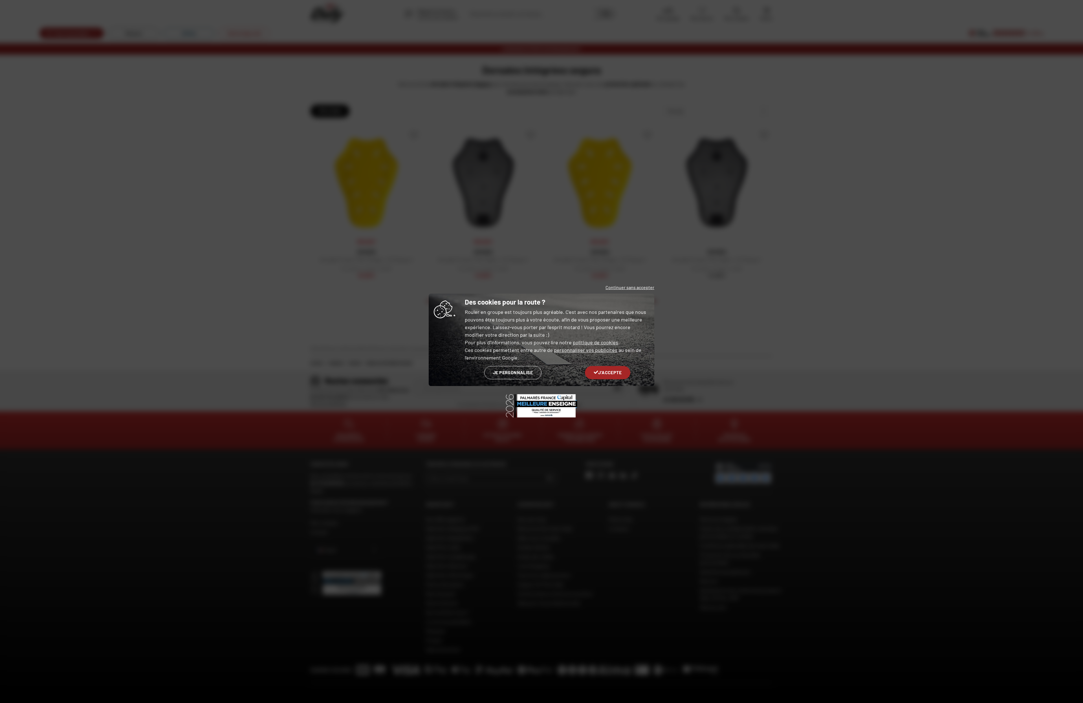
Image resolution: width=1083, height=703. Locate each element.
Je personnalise (513, 372)
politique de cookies (595, 342)
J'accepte (610, 372)
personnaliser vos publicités (585, 350)
